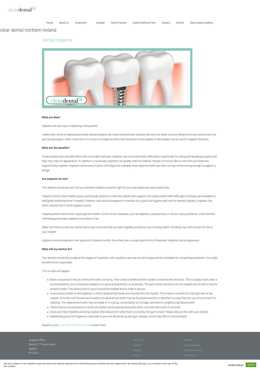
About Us (64, 22)
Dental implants (57, 40)
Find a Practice (119, 22)
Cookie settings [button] (235, 365)
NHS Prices (190, 355)
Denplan (100, 22)
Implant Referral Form (144, 22)
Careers (166, 22)
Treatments (81, 22)
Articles (180, 22)
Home (50, 22)
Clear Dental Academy (201, 22)
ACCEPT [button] (251, 365)
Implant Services (193, 350)
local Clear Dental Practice (74, 325)
